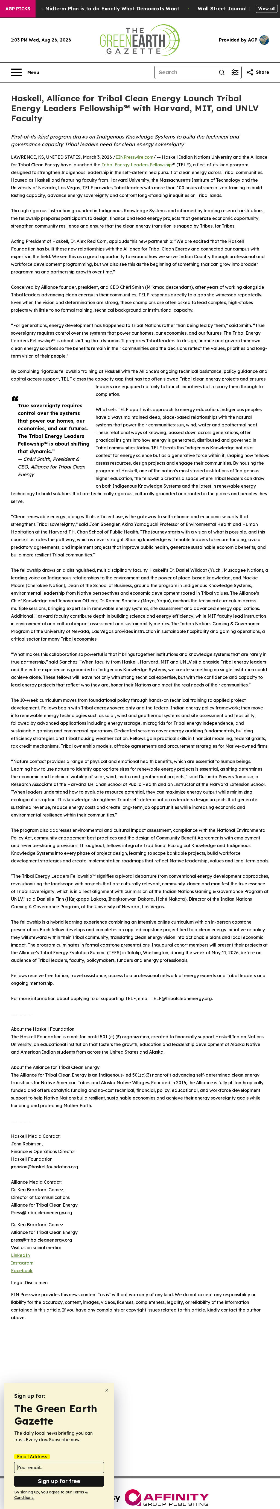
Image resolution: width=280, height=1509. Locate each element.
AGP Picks (17, 8)
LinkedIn (20, 1255)
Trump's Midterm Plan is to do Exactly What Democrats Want (101, 8)
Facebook (22, 1270)
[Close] (106, 1390)
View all (266, 8)
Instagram (22, 1263)
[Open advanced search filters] (234, 72)
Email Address (32, 1456)
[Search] (221, 72)
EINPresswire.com (134, 157)
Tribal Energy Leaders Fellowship (136, 164)
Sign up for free (59, 1481)
